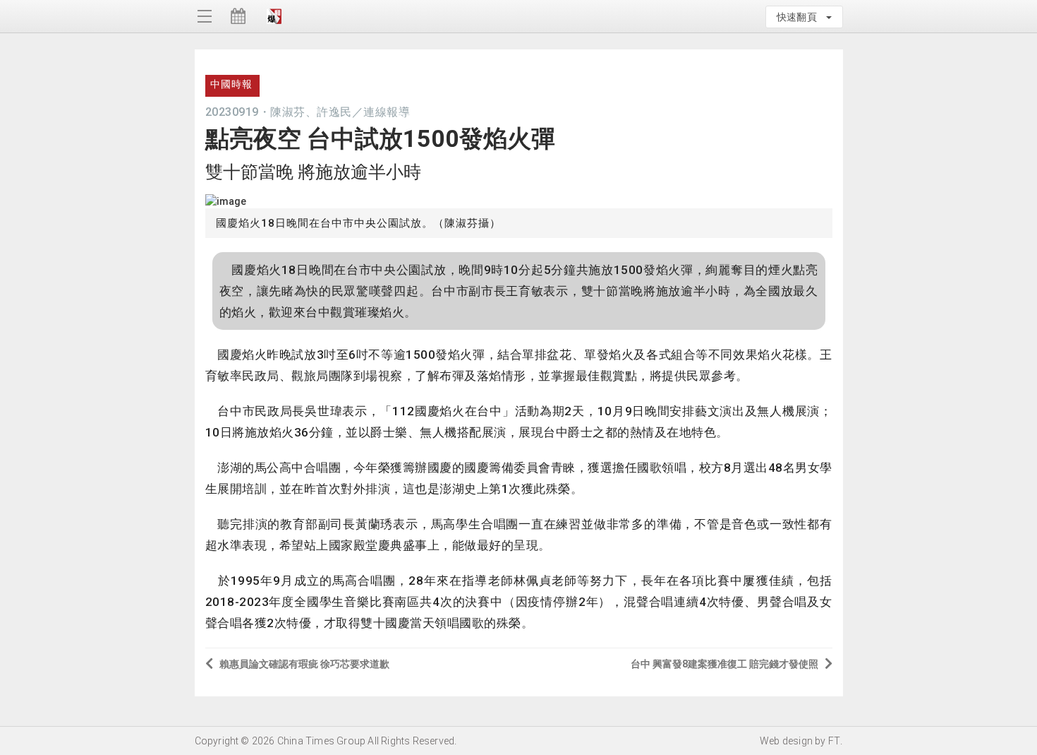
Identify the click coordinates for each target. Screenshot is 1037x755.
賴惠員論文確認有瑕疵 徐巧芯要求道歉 (304, 664)
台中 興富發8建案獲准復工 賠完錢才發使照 (724, 664)
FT (834, 741)
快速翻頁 (801, 17)
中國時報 (231, 84)
